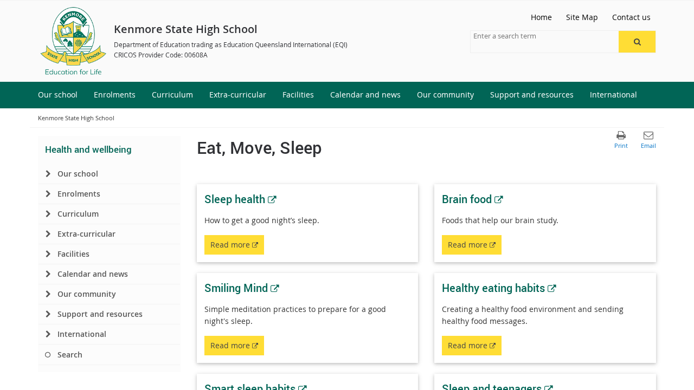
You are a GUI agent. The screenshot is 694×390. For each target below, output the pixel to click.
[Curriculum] (47, 214)
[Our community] (47, 294)
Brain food (472, 199)
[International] (47, 334)
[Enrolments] (47, 194)
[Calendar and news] (47, 274)
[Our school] (47, 174)
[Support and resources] (47, 314)
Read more (237, 247)
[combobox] (527, 36)
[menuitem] (58, 95)
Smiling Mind (241, 288)
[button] (637, 42)
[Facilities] (47, 254)
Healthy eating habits (499, 288)
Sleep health (240, 199)
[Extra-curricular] (47, 234)
